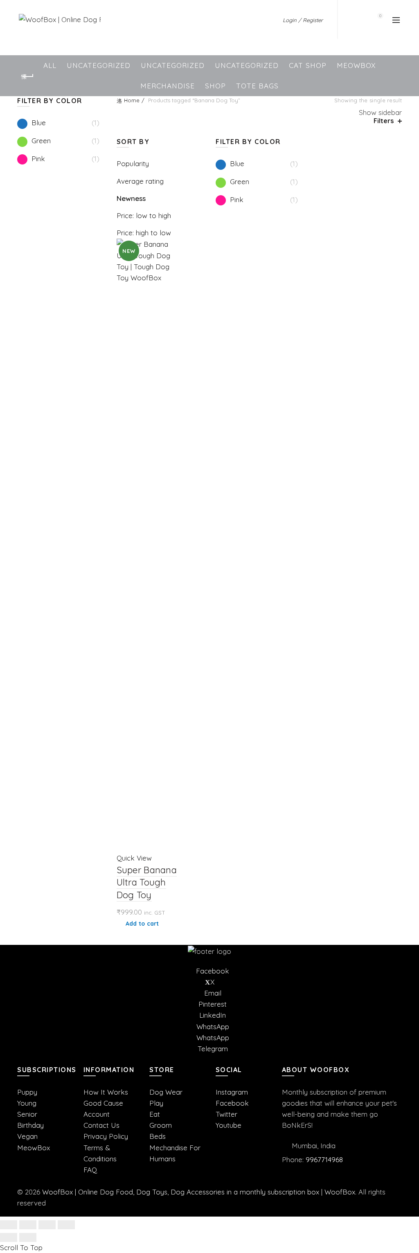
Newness (131, 198)
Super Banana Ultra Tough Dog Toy (147, 882)
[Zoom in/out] (66, 1224)
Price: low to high (144, 215)
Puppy (27, 1092)
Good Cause (103, 1103)
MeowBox (356, 65)
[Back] (27, 76)
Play (156, 1103)
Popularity (133, 163)
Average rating (140, 181)
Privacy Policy (105, 1136)
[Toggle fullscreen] (47, 1224)
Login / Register (303, 20)
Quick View (134, 858)
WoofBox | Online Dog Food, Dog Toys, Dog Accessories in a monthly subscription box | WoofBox (198, 1192)
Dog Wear (165, 1092)
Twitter (226, 1114)
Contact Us (101, 1125)
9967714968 (324, 1159)
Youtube (228, 1125)
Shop (215, 85)
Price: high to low (144, 232)
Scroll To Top (21, 1247)
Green (239, 181)
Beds (157, 1136)
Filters (384, 121)
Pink (236, 199)
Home (132, 100)
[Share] (27, 1224)
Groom (160, 1125)
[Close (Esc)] (8, 1224)
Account (96, 1114)
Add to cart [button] (142, 923)
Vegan (27, 1136)
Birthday (30, 1125)
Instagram (232, 1092)
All (49, 65)
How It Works (105, 1092)
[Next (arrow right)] (27, 1237)
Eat (154, 1114)
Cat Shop (308, 65)
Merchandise (167, 85)
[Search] (356, 20)
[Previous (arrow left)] (8, 1237)
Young (26, 1103)
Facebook (232, 1103)
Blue (237, 163)
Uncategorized (99, 65)
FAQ (90, 1169)
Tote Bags (257, 85)
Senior (27, 1114)
